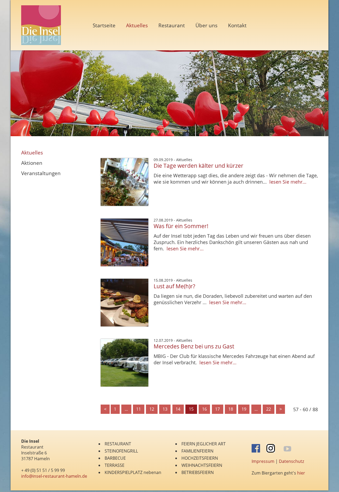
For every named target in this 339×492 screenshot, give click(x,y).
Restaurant (171, 25)
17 (217, 409)
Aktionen (31, 162)
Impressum (263, 461)
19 (244, 409)
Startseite (104, 25)
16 (204, 409)
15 (191, 409)
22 (268, 409)
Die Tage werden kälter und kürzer (198, 165)
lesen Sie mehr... (287, 182)
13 (165, 409)
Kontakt (237, 25)
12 (151, 409)
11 (138, 409)
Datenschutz (291, 461)
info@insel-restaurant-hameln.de (54, 476)
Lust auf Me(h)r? (174, 286)
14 (178, 409)
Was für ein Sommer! (181, 226)
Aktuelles (32, 152)
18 (230, 409)
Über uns (206, 25)
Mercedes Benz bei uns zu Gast (194, 346)
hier (301, 473)
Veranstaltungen (41, 173)
